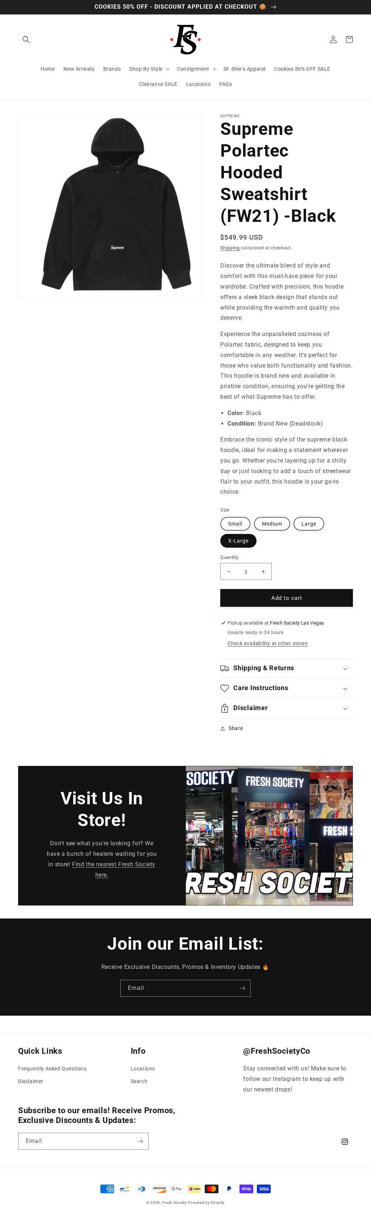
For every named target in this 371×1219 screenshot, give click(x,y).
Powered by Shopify (206, 1203)
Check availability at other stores (268, 643)
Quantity (229, 557)
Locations (143, 1068)
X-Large (238, 541)
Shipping (230, 247)
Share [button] (236, 728)
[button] (26, 39)
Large (308, 524)
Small (235, 524)
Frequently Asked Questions (52, 1068)
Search (139, 1081)
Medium (272, 524)
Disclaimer (30, 1081)
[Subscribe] (242, 988)
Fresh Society (174, 1203)
